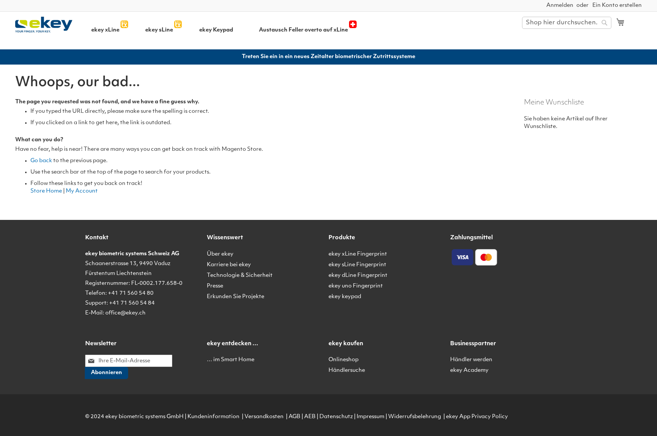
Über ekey (220, 254)
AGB (294, 417)
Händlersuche (346, 370)
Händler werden (471, 360)
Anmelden (559, 5)
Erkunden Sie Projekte (235, 297)
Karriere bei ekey (229, 265)
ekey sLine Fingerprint (357, 265)
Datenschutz (336, 417)
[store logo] (46, 25)
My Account (82, 191)
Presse (215, 286)
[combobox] (566, 23)
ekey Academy (469, 370)
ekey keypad (344, 297)
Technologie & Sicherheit (240, 275)
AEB (310, 417)
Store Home (46, 191)
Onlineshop (343, 360)
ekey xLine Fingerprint (357, 254)
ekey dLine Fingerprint (357, 275)
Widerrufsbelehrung (414, 417)
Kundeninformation (213, 417)
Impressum (370, 417)
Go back (41, 161)
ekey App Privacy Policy (477, 417)
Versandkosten (264, 417)
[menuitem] (105, 30)
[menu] (297, 30)
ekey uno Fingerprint (355, 286)
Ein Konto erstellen (617, 5)
